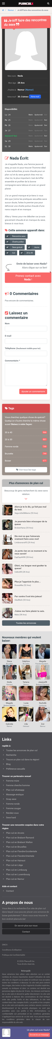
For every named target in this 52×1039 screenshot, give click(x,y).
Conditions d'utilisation (12, 950)
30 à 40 (25, 432)
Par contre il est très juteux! (28, 596)
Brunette (25, 453)
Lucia (26, 703)
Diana (9, 661)
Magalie (42, 661)
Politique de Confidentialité (13, 955)
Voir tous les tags (27, 469)
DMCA (4, 945)
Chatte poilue (18, 242)
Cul (13, 253)
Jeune (36, 247)
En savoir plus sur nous (26, 925)
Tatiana (26, 682)
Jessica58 (42, 682)
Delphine (26, 661)
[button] (26, 49)
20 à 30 (29, 253)
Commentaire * (12, 360)
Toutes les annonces (26, 623)
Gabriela (9, 724)
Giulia (9, 682)
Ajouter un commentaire (33, 391)
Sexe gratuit (17, 247)
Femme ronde (25, 446)
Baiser (25, 460)
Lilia (26, 724)
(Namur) (29, 89)
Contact (26, 931)
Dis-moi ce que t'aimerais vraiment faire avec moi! (27, 537)
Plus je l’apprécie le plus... (28, 581)
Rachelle (42, 703)
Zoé (42, 724)
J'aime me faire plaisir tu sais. (30, 611)
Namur (11, 10)
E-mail (8, 335)
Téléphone (22, 348)
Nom (7, 323)
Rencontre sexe (18, 236)
